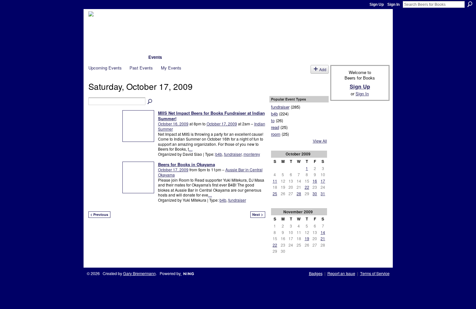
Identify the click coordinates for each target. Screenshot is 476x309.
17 (323, 181)
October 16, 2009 (173, 123)
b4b (218, 154)
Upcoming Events (105, 68)
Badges (316, 273)
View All (320, 141)
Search (469, 4)
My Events (171, 68)
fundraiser (233, 154)
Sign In (393, 4)
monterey (252, 154)
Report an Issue (341, 273)
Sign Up (376, 4)
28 (299, 193)
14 (323, 232)
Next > (257, 214)
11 (275, 181)
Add (322, 69)
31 (323, 193)
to (273, 120)
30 (314, 193)
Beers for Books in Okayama (186, 164)
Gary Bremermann (139, 273)
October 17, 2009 (222, 123)
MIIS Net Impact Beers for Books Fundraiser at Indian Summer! (211, 116)
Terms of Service (375, 273)
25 (275, 193)
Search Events (150, 102)
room (275, 134)
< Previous (99, 214)
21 (323, 238)
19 (307, 238)
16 (314, 181)
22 (307, 187)
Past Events (141, 68)
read (275, 127)
